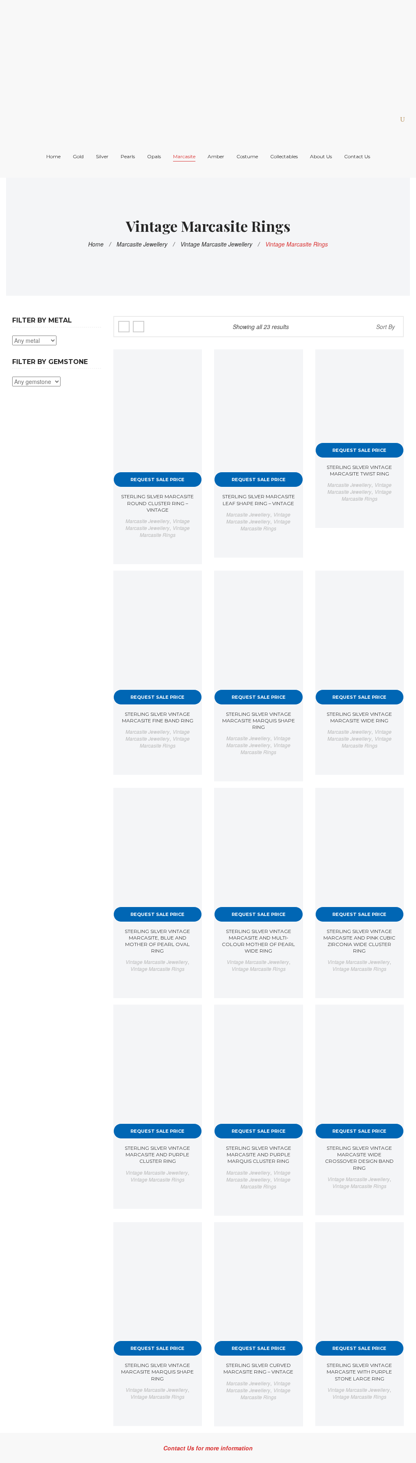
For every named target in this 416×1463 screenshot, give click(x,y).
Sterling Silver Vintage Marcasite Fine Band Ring (157, 717)
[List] (138, 326)
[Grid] (124, 326)
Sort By (385, 327)
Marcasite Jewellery (142, 244)
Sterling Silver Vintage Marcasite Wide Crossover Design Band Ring (359, 1158)
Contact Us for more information (208, 1448)
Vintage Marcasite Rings (165, 531)
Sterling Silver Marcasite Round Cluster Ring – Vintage (157, 502)
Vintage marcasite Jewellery (216, 244)
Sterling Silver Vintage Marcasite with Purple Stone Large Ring (359, 1371)
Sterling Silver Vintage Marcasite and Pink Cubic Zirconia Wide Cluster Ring (359, 941)
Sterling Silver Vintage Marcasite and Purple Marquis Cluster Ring (258, 1154)
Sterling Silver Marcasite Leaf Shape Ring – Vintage (258, 499)
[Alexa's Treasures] (174, 52)
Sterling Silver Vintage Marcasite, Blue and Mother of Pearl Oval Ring (157, 941)
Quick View (189, 363)
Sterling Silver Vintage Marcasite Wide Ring (359, 717)
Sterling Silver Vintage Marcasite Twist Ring (359, 470)
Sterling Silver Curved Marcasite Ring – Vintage (258, 1368)
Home (96, 244)
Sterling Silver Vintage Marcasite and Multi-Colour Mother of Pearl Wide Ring (258, 941)
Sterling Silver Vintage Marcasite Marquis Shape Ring (258, 720)
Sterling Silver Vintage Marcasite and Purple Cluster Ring (157, 1154)
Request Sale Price (157, 479)
